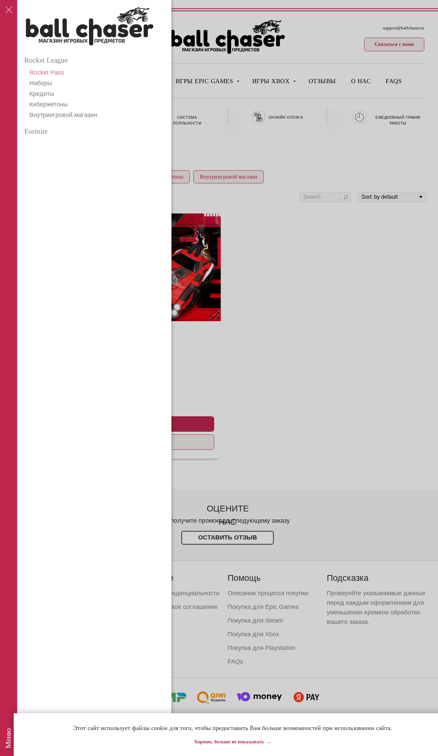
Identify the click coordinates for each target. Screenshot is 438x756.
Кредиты (41, 93)
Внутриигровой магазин (63, 115)
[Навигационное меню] (8, 10)
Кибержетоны (48, 104)
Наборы (40, 83)
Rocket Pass (46, 72)
